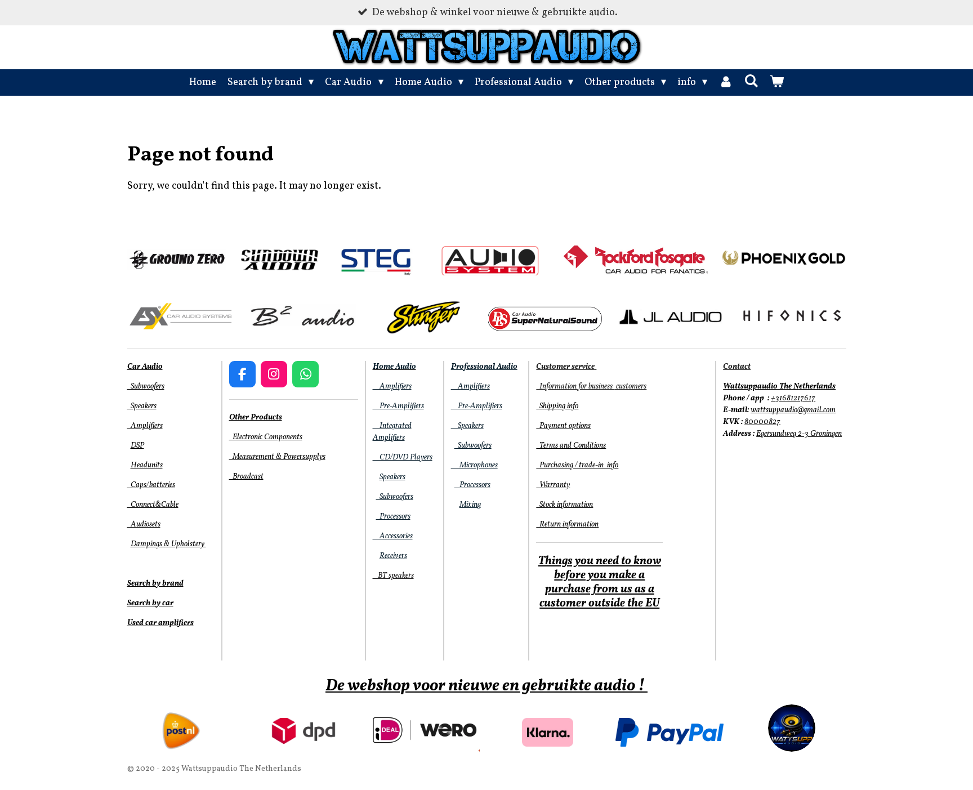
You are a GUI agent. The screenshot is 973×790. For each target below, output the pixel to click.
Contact (737, 366)
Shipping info (557, 406)
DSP (137, 445)
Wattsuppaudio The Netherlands (779, 386)
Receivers (393, 556)
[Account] (725, 82)
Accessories (393, 536)
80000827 (762, 422)
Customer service (565, 366)
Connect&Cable (152, 504)
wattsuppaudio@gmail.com (793, 410)
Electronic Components (265, 437)
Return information (567, 524)
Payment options (563, 426)
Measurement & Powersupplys (277, 457)
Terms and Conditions (571, 445)
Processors (393, 516)
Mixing (470, 504)
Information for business (575, 386)
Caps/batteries (151, 485)
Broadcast (246, 476)
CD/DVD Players (402, 457)
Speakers (142, 406)
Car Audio (145, 366)
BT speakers (393, 575)
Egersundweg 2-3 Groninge (797, 434)
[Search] (751, 82)
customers (630, 386)
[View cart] (776, 82)
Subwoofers (145, 386)
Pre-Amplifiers (398, 406)
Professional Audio (484, 366)
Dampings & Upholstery (168, 544)
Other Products (255, 417)
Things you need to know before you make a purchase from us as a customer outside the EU (599, 583)
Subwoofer (393, 497)
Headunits (147, 465)
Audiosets (143, 524)
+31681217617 (793, 398)
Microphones (474, 465)
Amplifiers (145, 426)
